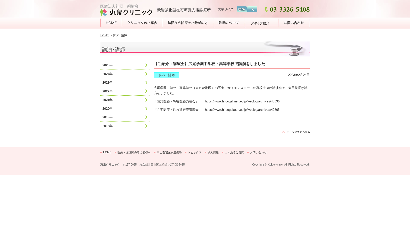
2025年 (107, 65)
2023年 (107, 82)
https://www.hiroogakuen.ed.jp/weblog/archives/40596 (242, 101)
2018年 (107, 126)
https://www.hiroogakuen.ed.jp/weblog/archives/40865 (242, 109)
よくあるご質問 (234, 152)
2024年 (107, 74)
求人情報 (213, 152)
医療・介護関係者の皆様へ (134, 152)
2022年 (107, 91)
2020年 (107, 108)
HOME (104, 35)
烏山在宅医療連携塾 (169, 152)
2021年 (107, 100)
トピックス (195, 152)
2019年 (107, 117)
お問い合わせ (258, 152)
